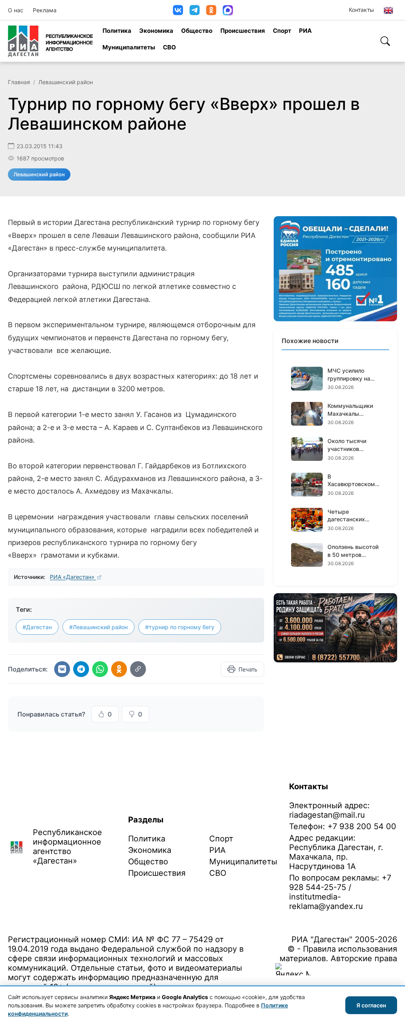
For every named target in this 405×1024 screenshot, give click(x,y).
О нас (15, 10)
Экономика (156, 30)
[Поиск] (385, 41)
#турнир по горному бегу (179, 627)
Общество (196, 30)
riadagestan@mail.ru (327, 815)
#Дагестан (37, 627)
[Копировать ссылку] (138, 669)
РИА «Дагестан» (73, 576)
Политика (116, 30)
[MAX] (228, 10)
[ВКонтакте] (178, 10)
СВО (169, 47)
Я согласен (371, 1005)
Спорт (282, 30)
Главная (19, 82)
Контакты (361, 9)
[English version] (388, 10)
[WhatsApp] (100, 669)
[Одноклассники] (211, 10)
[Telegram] (194, 10)
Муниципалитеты (128, 47)
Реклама (45, 10)
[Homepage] (50, 41)
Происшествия (242, 30)
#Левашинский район (98, 627)
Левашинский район (65, 82)
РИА (305, 30)
